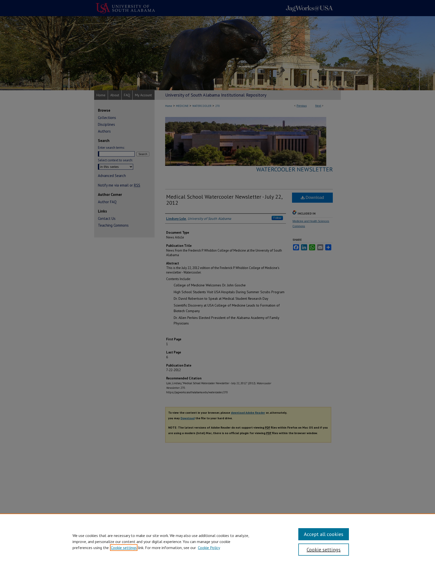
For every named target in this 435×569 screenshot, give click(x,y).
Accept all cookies (323, 534)
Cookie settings (124, 547)
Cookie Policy (209, 547)
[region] (217, 541)
